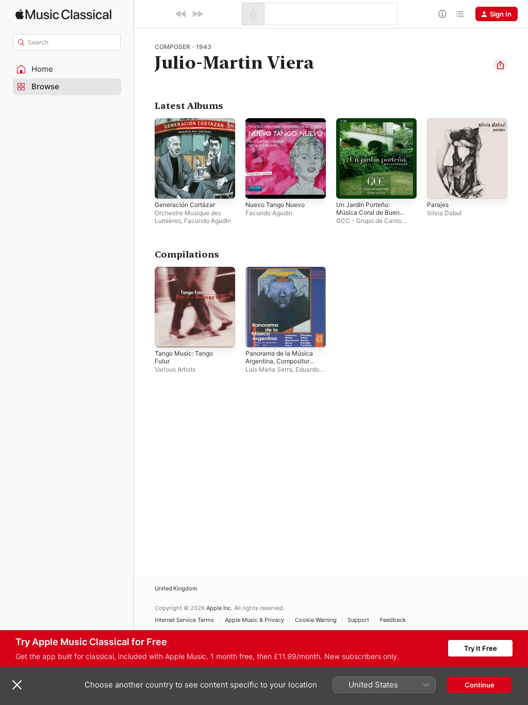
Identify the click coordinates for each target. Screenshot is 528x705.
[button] (67, 69)
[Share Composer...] (500, 65)
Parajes (438, 205)
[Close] (17, 685)
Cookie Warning (316, 620)
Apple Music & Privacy (254, 620)
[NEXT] (197, 14)
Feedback (393, 620)
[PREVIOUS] (181, 14)
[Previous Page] (144, 158)
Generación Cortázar (185, 205)
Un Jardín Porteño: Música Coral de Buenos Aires (371, 212)
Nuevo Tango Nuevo (275, 205)
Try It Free (480, 648)
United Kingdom (176, 588)
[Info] (442, 14)
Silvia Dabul (444, 213)
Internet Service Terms (184, 620)
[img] (63, 14)
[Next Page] (517, 158)
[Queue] (460, 14)
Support (358, 620)
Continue (479, 685)
